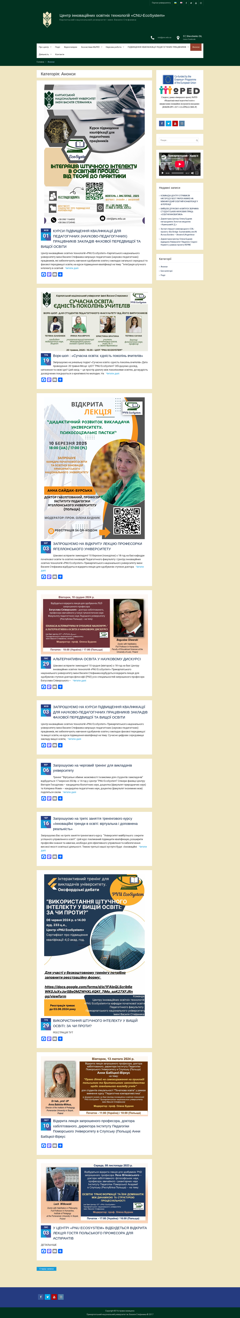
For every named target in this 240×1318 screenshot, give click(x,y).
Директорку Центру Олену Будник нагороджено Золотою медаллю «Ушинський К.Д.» (176, 222)
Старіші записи (46, 1269)
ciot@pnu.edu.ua (164, 37)
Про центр (44, 47)
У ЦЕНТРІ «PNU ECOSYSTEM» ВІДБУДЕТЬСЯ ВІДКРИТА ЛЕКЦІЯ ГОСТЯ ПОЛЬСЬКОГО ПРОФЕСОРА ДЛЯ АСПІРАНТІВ (100, 1233)
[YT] (196, 3)
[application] (180, 164)
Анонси (195, 47)
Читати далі (71, 268)
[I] (200, 3)
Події (57, 47)
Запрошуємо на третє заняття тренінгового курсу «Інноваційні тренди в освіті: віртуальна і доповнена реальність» (95, 824)
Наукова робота (113, 47)
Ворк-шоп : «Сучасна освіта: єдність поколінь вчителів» (98, 356)
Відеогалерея (70, 47)
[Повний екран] (197, 173)
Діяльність (44, 54)
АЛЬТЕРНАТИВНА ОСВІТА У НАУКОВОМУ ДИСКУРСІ (97, 659)
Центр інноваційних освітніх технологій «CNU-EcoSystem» (112, 15)
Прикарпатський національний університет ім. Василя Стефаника (116, 1314)
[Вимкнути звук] (192, 173)
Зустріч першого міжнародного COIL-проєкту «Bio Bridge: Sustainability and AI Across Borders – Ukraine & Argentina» (179, 232)
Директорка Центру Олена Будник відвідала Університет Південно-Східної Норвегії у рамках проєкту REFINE (179, 242)
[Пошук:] (179, 140)
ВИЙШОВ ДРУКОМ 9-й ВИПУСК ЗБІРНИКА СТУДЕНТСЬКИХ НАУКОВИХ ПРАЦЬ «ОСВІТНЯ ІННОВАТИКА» (180, 212)
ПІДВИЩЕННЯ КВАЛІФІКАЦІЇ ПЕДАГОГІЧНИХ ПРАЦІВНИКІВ (157, 47)
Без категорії (166, 271)
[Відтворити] (162, 173)
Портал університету (161, 3)
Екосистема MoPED (90, 47)
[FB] (186, 3)
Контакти (59, 54)
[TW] (191, 3)
